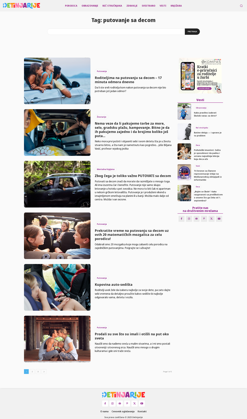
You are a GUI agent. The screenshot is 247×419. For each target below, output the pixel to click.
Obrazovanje (201, 108)
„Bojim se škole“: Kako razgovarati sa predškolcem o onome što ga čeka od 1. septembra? (208, 196)
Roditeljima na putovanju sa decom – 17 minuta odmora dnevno (128, 79)
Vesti (198, 166)
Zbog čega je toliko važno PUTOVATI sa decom (133, 175)
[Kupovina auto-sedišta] (57, 287)
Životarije (101, 116)
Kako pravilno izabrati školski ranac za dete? (205, 114)
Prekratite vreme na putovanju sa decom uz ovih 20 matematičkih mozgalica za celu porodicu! (132, 234)
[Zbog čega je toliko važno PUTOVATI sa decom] (57, 184)
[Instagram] (189, 219)
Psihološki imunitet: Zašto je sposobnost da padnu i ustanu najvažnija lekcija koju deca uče (207, 154)
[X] (212, 219)
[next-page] (44, 371)
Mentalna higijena (105, 169)
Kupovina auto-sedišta (114, 284)
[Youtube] (219, 219)
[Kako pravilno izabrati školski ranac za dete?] (184, 111)
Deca (198, 145)
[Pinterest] (204, 219)
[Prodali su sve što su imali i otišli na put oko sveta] (57, 339)
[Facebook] (182, 219)
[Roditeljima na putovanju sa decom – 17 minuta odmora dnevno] (57, 81)
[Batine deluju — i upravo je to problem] (184, 131)
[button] (241, 6)
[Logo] (3, 6)
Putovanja (102, 71)
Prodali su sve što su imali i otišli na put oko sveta (132, 336)
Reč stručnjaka (202, 128)
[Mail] (197, 219)
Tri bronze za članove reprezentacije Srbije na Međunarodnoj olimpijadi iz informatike (208, 175)
